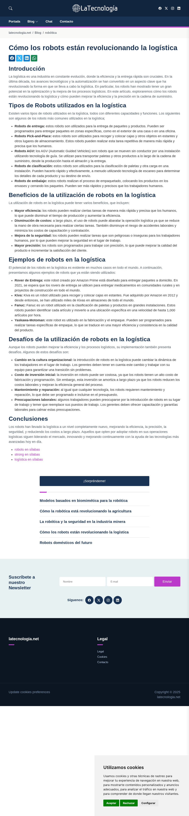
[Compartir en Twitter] (19, 58)
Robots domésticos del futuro (66, 543)
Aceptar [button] (111, 803)
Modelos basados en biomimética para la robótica (84, 501)
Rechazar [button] (129, 803)
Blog (31, 21)
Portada (14, 21)
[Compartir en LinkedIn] (26, 58)
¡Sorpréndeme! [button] (94, 481)
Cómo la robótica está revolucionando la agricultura (85, 511)
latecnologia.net (20, 32)
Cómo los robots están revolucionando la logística (84, 532)
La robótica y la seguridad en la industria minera (82, 522)
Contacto (66, 21)
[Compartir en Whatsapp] (34, 58)
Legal (100, 651)
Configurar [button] (148, 803)
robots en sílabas (27, 449)
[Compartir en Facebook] (12, 58)
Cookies (102, 656)
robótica (51, 32)
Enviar (167, 581)
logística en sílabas (29, 459)
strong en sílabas (27, 454)
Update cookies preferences (29, 692)
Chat (49, 21)
